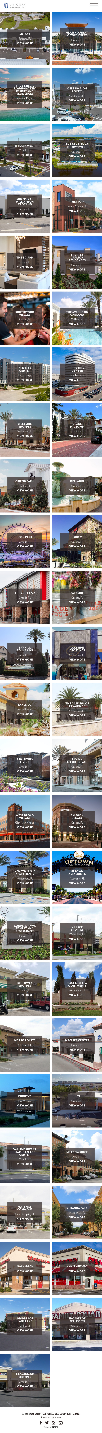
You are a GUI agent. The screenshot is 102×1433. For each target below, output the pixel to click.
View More (25, 43)
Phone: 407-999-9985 (51, 1417)
